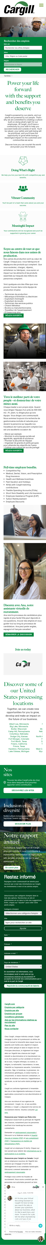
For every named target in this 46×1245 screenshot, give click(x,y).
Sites (6, 52)
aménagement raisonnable (25, 1132)
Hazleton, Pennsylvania (18, 748)
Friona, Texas (19, 746)
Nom (6, 935)
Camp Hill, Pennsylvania (19, 731)
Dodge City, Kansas (19, 736)
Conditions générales (14, 1016)
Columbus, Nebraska (19, 733)
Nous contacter (12, 1028)
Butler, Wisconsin (19, 728)
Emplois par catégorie (14, 1007)
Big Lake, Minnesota (19, 726)
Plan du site (10, 1025)
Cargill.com (10, 1004)
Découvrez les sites (23, 790)
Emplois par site (12, 1010)
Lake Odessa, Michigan (19, 751)
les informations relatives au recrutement (18, 975)
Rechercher (12, 69)
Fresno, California (19, 743)
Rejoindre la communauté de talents (23, 985)
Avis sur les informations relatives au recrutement (21, 1021)
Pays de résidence (12, 962)
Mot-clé (7, 44)
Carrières (7, 76)
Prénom (8, 944)
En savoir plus (28, 823)
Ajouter (23, 928)
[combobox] (23, 56)
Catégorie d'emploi (11, 909)
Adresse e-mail (10, 953)
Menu (41, 5)
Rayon (6, 61)
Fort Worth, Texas (19, 741)
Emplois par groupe (13, 1013)
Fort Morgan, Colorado (19, 738)
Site (5, 918)
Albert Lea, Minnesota (19, 724)
